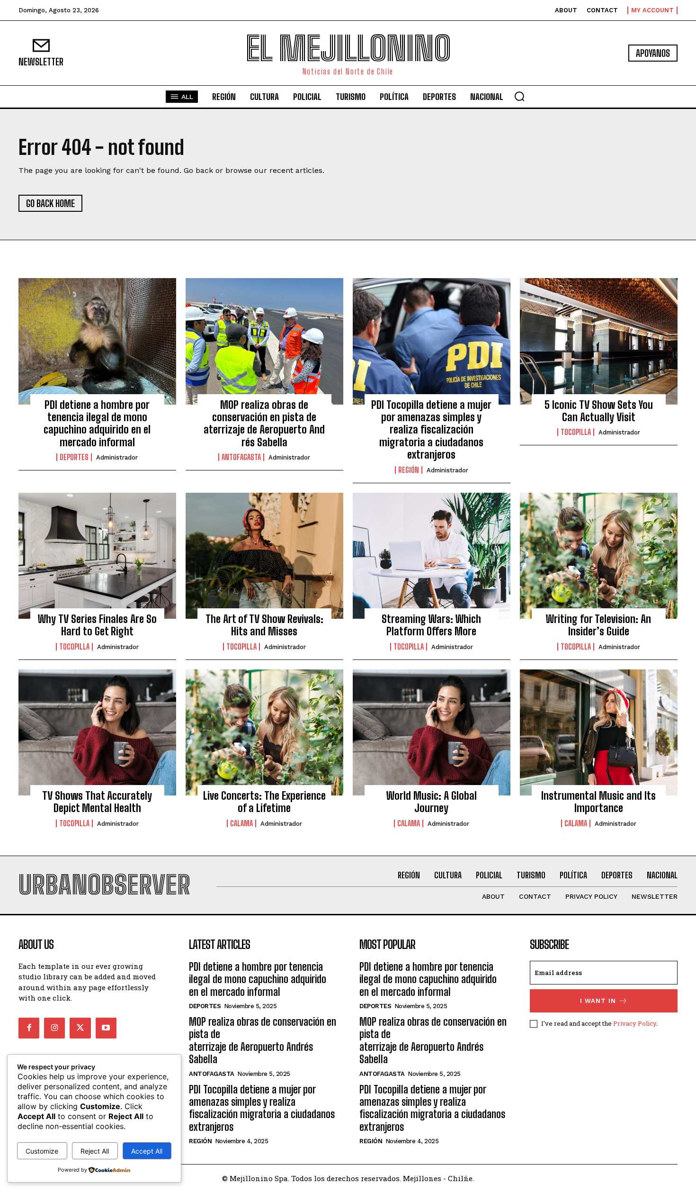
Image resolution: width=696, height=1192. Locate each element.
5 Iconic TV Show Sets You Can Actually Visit (598, 411)
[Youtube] (106, 1028)
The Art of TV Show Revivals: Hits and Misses (264, 625)
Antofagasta (241, 457)
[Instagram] (54, 1028)
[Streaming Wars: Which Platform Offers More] (431, 556)
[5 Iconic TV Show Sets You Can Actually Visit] (599, 341)
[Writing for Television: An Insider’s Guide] (599, 556)
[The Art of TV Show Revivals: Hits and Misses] (264, 556)
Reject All (94, 1151)
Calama (241, 823)
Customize (42, 1151)
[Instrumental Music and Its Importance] (599, 732)
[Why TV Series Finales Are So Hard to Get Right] (97, 556)
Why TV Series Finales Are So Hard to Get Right (97, 625)
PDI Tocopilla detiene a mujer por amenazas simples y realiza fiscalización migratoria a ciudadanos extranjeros (431, 429)
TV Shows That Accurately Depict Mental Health (97, 801)
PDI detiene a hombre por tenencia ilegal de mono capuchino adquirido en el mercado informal (97, 423)
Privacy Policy (634, 1023)
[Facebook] (28, 1028)
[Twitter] (80, 1028)
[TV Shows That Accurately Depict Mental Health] (97, 732)
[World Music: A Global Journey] (431, 732)
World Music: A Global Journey (431, 801)
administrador (117, 457)
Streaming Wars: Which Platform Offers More (431, 625)
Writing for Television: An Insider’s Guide (598, 625)
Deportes (74, 457)
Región (408, 470)
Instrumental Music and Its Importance (598, 801)
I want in (598, 1000)
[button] (519, 96)
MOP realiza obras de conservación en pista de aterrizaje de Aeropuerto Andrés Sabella (264, 423)
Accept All (146, 1151)
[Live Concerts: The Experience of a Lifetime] (264, 732)
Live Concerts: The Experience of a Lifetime (264, 801)
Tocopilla (576, 432)
